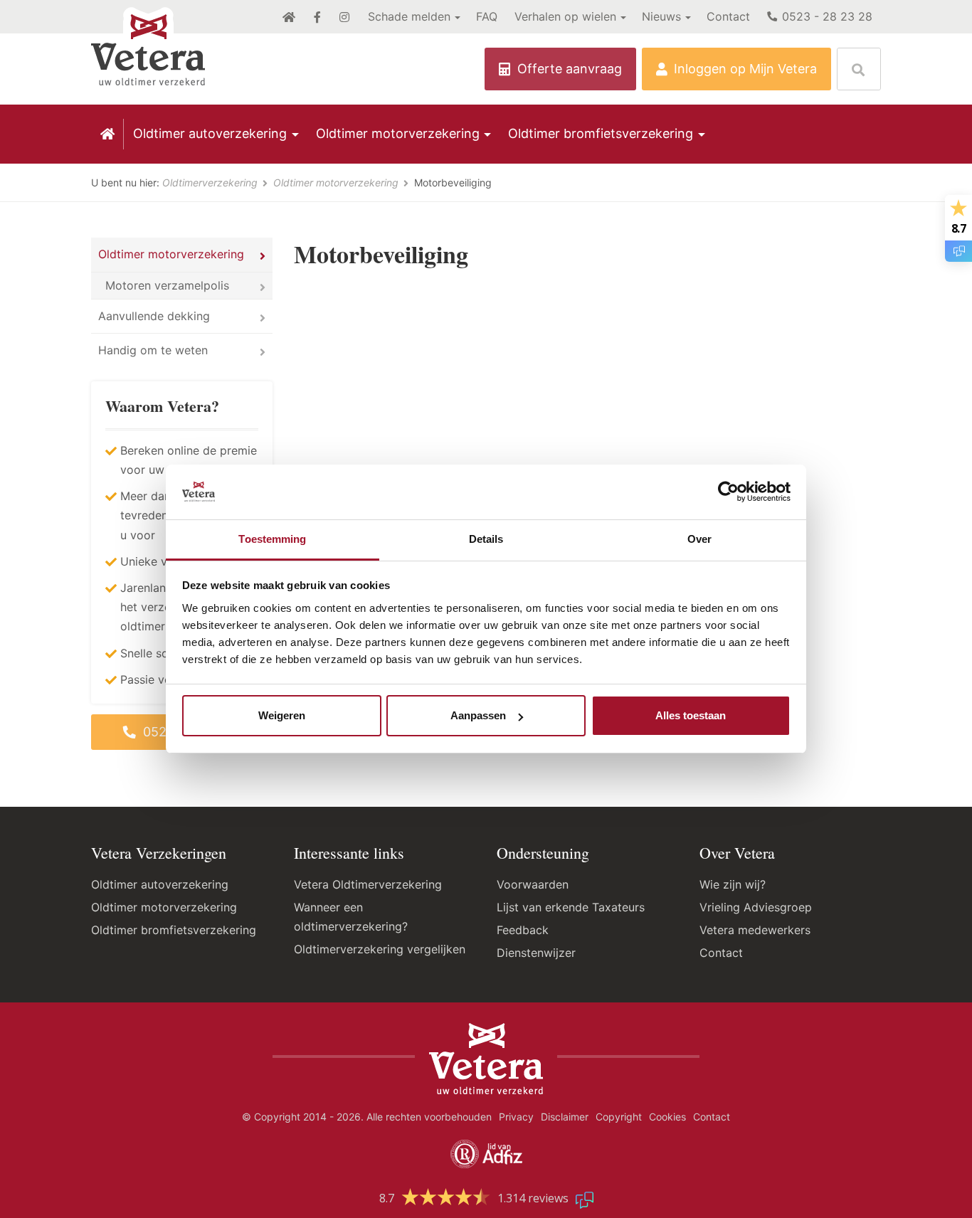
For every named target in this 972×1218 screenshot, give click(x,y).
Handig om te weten (153, 350)
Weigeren (281, 715)
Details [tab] (486, 539)
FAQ (486, 16)
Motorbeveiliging (453, 182)
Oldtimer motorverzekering (398, 133)
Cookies (667, 1117)
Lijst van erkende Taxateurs (571, 907)
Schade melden (409, 16)
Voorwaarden (533, 884)
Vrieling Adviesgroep (755, 907)
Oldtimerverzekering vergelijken (379, 949)
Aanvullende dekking (154, 316)
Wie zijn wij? (732, 884)
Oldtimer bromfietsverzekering (600, 133)
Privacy (516, 1117)
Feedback (523, 930)
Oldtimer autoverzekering (210, 133)
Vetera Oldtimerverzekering (368, 884)
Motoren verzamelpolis (167, 285)
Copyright (619, 1117)
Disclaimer (564, 1117)
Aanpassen (478, 715)
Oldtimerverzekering (211, 182)
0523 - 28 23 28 (825, 16)
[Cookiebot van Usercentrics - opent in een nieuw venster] (728, 492)
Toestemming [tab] (272, 539)
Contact (728, 16)
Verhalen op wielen (565, 16)
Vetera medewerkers (754, 930)
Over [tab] (699, 539)
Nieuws (661, 16)
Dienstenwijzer (536, 953)
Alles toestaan (690, 715)
